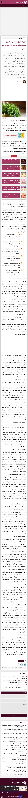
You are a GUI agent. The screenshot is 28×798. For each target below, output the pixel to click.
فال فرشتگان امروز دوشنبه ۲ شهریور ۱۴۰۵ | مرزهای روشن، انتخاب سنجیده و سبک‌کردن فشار (11, 188)
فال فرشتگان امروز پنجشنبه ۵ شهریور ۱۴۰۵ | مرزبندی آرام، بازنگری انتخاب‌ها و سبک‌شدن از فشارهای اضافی (11, 175)
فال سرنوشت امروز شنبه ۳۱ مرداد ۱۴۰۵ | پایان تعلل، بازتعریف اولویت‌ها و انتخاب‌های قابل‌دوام (11, 265)
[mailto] (5, 118)
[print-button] (3, 118)
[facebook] (19, 664)
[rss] (7, 792)
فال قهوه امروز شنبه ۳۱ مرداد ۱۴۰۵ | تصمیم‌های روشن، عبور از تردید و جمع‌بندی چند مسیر (11, 251)
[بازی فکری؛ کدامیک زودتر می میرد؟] (20, 135)
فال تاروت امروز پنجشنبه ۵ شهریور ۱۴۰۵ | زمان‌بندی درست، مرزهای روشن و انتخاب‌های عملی (11, 161)
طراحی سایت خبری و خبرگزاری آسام (13, 796)
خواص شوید (21, 661)
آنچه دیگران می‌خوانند (20, 232)
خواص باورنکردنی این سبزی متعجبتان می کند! (16, 685)
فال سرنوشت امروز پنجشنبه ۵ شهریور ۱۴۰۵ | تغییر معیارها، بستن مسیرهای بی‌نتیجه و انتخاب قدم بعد (12, 237)
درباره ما (11, 780)
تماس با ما (16, 780)
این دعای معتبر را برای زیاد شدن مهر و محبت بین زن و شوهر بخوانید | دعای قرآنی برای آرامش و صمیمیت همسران (11, 168)
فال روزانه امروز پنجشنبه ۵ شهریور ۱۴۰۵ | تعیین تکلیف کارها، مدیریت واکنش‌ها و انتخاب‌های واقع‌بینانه (14, 746)
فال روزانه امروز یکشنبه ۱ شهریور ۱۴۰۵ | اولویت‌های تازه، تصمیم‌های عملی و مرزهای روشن (15, 770)
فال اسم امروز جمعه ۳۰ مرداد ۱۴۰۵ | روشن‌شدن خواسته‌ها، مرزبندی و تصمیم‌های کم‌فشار (12, 273)
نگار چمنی (18, 81)
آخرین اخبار (22, 722)
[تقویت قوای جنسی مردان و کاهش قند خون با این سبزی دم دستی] (25, 664)
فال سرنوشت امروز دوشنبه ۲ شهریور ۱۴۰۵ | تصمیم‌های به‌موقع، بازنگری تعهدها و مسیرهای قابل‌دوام (11, 244)
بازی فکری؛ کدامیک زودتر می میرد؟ (11, 135)
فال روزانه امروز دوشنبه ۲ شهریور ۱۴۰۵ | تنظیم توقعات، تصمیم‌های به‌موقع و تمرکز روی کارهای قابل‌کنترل (15, 766)
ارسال (14, 716)
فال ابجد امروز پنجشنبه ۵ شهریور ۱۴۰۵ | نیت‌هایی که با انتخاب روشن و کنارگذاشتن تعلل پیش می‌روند (11, 788)
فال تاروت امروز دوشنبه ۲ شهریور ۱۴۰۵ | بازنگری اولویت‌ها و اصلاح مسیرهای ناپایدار (11, 181)
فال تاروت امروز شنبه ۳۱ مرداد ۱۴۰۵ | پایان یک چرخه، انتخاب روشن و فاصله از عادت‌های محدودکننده (11, 258)
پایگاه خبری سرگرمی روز (21, 120)
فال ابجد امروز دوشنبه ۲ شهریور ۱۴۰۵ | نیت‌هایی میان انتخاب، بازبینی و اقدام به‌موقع (14, 750)
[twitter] (22, 664)
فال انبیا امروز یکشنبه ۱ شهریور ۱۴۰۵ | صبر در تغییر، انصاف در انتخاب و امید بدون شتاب (11, 195)
